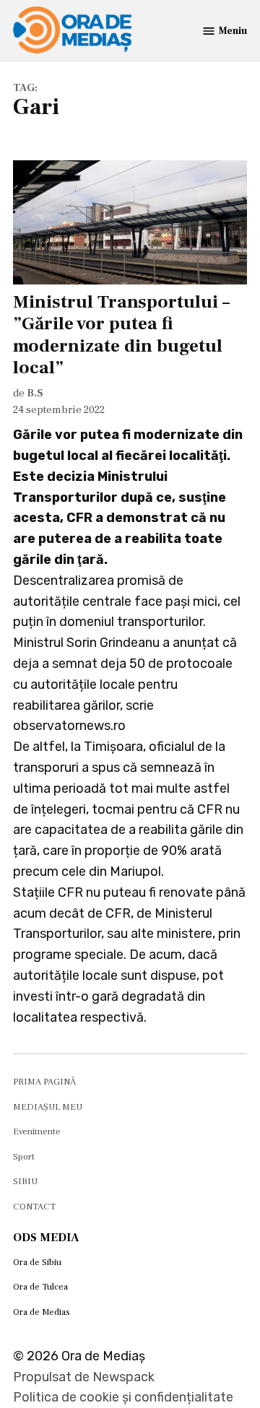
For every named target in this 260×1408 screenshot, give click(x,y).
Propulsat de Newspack (84, 1377)
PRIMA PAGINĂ (44, 1081)
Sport (24, 1157)
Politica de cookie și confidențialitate (123, 1397)
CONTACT (34, 1206)
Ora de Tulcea (40, 1286)
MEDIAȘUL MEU (47, 1107)
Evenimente (37, 1131)
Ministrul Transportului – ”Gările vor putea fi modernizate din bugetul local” (121, 334)
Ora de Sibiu (37, 1262)
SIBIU (25, 1181)
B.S (35, 393)
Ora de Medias (41, 1312)
